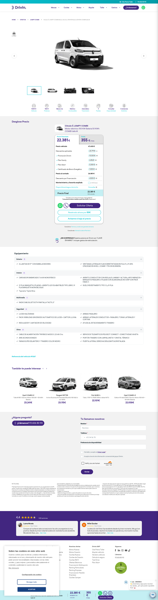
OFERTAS (23, 19)
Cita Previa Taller (127, 2)
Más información (14, 568)
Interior (20, 273)
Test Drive (95, 560)
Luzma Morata (28, 524)
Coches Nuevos (74, 555)
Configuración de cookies (31, 574)
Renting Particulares (76, 568)
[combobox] (83, 437)
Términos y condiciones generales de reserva (82, 226)
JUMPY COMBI (34, 19)
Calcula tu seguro (98, 557)
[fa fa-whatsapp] (143, 8)
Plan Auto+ (96, 563)
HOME (14, 19)
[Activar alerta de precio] (110, 593)
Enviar (87, 472)
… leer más (42, 533)
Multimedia (21, 298)
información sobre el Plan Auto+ (83, 230)
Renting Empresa (75, 570)
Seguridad (21, 309)
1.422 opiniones (43, 518)
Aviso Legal (102, 452)
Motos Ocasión (74, 552)
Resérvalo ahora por (79, 212)
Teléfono (84, 433)
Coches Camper (75, 578)
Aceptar (31, 589)
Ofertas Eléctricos (75, 563)
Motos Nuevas (74, 550)
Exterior (20, 259)
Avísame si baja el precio (79, 218)
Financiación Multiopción (78, 565)
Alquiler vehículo (98, 552)
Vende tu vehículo (98, 555)
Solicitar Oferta (106, 597)
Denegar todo (32, 582)
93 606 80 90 (141, 2)
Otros (19, 330)
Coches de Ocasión (76, 557)
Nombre (84, 423)
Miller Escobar (92, 524)
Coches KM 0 (74, 560)
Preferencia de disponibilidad (91, 442)
